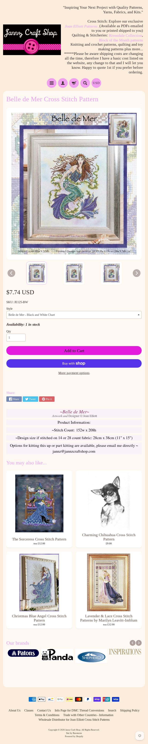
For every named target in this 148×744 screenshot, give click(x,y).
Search (112, 710)
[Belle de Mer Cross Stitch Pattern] (36, 273)
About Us (14, 710)
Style (9, 308)
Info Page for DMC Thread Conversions (79, 710)
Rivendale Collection (125, 35)
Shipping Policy (130, 710)
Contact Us (44, 710)
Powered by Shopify (74, 736)
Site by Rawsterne (74, 733)
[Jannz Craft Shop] (32, 39)
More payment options (74, 373)
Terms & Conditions (47, 715)
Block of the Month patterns (121, 40)
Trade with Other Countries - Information (88, 715)
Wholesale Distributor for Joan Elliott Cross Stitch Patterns (74, 719)
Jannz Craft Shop (73, 730)
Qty (8, 331)
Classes (28, 710)
